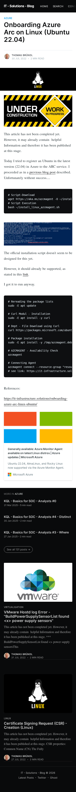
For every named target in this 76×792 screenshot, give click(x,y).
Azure (8, 18)
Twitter (42, 777)
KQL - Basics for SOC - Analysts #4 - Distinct (37, 517)
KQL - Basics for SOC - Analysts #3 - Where (36, 532)
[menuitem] (44, 6)
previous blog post (42, 172)
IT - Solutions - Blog (19, 6)
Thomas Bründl (22, 55)
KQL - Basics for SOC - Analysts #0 (30, 501)
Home (44, 6)
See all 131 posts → (18, 549)
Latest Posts (26, 777)
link (25, 274)
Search (58, 6)
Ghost (53, 777)
